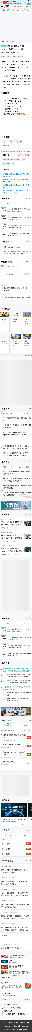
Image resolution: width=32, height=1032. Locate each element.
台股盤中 (12, 41)
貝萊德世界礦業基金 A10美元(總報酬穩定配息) (13, 753)
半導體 (8, 854)
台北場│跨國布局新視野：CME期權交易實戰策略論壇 (18, 210)
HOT (9, 209)
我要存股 (27, 155)
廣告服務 (7, 1026)
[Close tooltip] (26, 14)
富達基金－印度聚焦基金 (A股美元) (11, 745)
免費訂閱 (27, 999)
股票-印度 (9, 747)
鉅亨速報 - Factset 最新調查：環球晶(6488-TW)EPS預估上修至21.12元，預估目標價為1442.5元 (15, 320)
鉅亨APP (10, 1022)
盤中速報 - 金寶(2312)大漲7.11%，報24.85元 (15, 289)
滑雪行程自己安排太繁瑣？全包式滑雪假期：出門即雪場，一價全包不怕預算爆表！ (26, 342)
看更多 (28, 198)
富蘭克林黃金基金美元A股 (9, 762)
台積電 (8, 849)
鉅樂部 (22, 1022)
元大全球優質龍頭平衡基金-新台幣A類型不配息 (13, 736)
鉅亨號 (16, 1022)
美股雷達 (9, 519)
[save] (23, 10)
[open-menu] (2, 6)
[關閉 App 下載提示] (2, 2)
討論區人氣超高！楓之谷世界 (15, 342)
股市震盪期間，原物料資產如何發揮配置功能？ (4, 320)
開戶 (28, 763)
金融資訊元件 (16, 1026)
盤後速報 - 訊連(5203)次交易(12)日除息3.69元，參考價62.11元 (4, 342)
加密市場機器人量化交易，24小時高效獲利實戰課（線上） (19, 218)
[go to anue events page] (24, 6)
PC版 (4, 1022)
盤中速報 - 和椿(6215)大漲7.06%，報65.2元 (17, 298)
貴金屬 (9, 765)
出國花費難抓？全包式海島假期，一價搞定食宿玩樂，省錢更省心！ (26, 320)
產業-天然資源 (11, 757)
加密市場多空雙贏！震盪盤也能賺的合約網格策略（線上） (19, 234)
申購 (28, 737)
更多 (28, 413)
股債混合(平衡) (11, 740)
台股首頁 (20, 155)
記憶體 (8, 844)
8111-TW (9, 61)
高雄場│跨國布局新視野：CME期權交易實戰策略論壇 (18, 226)
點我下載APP (22, 114)
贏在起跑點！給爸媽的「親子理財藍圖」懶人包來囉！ (17, 151)
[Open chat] (28, 10)
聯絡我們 (24, 1026)
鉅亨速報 (5, 41)
